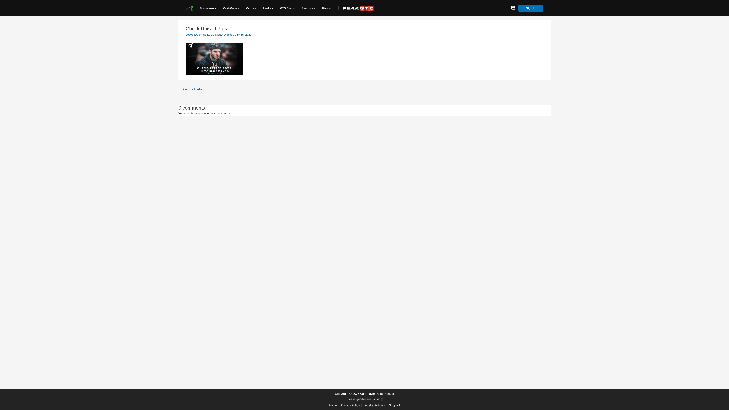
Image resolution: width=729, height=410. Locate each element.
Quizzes (251, 8)
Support (394, 405)
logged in (200, 113)
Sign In (530, 8)
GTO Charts (287, 8)
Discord (326, 8)
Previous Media (190, 89)
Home (333, 405)
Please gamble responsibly (364, 399)
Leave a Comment (197, 34)
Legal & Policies (374, 405)
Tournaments (208, 8)
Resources (308, 8)
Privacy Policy (350, 405)
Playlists (268, 8)
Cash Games (231, 8)
